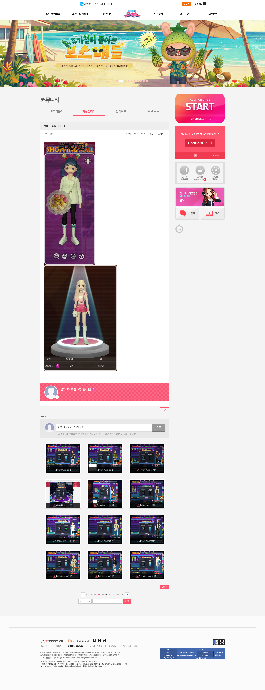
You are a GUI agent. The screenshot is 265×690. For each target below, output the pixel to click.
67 (110, 594)
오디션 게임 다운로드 (200, 119)
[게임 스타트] (200, 104)
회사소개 (44, 646)
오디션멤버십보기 (198, 178)
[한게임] (67, 4)
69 (118, 594)
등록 (158, 427)
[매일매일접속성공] (64, 469)
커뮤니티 (107, 13)
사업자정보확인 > (113, 655)
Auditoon (153, 111)
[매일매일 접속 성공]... (106, 505)
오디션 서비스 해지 (130, 646)
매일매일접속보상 (148, 469)
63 (95, 594)
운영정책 (112, 646)
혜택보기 (216, 155)
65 (102, 594)
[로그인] (186, 4)
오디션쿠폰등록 (184, 178)
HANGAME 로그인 (200, 143)
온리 (52, 134)
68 (114, 594)
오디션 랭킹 (186, 13)
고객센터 (213, 13)
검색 (127, 601)
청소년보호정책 (95, 646)
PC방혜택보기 (215, 178)
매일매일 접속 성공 (64, 505)
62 (91, 594)
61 (87, 594)
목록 (164, 410)
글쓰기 (164, 587)
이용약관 (58, 646)
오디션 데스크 (53, 13)
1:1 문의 (187, 213)
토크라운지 (56, 111)
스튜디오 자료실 (80, 13)
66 (106, 594)
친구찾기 (158, 13)
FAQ (213, 213)
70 (122, 594)
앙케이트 (121, 111)
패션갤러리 (88, 111)
